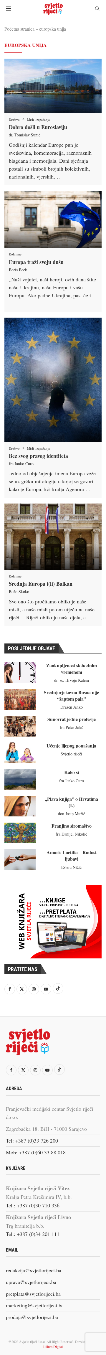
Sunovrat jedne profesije (71, 719)
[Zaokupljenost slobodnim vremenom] (20, 672)
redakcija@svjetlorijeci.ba (33, 1270)
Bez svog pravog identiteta (38, 456)
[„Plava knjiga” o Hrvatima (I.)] (20, 806)
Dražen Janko (71, 707)
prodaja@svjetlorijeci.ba (32, 1317)
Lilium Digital (53, 1346)
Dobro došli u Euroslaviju (38, 127)
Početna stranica (19, 29)
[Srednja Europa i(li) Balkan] (53, 537)
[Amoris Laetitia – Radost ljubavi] (20, 859)
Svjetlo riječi (71, 754)
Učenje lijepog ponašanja (71, 745)
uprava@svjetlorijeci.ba (31, 1281)
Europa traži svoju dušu (36, 262)
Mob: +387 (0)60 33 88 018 (36, 1152)
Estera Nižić (71, 867)
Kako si (71, 772)
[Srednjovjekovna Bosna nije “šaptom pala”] (20, 699)
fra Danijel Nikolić (71, 834)
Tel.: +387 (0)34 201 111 (32, 1233)
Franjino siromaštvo (72, 825)
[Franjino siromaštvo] (20, 833)
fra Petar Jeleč (71, 727)
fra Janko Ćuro (21, 463)
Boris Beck (18, 270)
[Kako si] (20, 779)
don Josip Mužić (71, 813)
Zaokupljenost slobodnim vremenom (71, 668)
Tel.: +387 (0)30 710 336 (32, 1205)
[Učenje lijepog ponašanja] (20, 752)
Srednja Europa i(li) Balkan (40, 583)
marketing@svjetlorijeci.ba (35, 1305)
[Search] (97, 9)
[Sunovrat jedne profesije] (20, 726)
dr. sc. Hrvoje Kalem (71, 680)
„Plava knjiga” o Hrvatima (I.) (71, 802)
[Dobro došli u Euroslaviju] (53, 86)
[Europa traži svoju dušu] (53, 219)
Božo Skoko (19, 591)
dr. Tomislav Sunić (24, 135)
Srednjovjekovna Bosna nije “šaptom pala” (71, 695)
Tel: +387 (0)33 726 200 (32, 1140)
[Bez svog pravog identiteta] (53, 380)
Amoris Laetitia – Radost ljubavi (72, 855)
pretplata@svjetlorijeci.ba (33, 1293)
